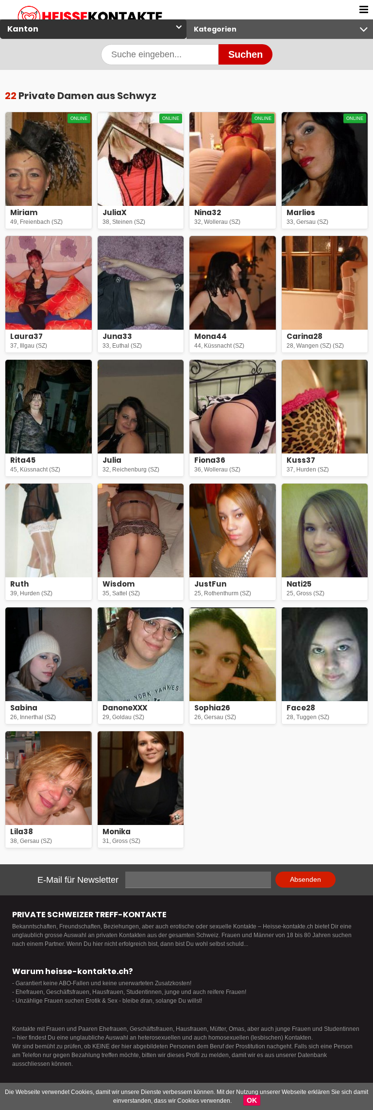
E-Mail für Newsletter (78, 880)
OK (252, 1100)
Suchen (245, 54)
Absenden (305, 879)
